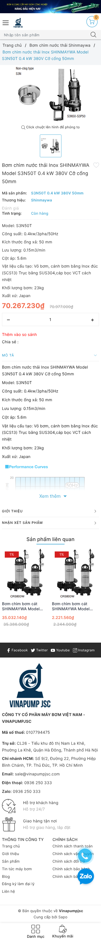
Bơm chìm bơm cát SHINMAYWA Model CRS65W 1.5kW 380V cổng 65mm (72, 607)
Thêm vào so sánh (19, 334)
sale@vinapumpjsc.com (37, 774)
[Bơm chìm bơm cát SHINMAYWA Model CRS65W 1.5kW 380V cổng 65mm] (75, 573)
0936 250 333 (38, 782)
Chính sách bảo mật (70, 876)
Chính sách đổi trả (68, 861)
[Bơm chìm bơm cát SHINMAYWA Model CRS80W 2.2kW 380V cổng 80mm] (25, 573)
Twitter (41, 650)
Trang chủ (11, 846)
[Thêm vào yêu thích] (96, 164)
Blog (6, 876)
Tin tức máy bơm (17, 869)
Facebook (19, 650)
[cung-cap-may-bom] (50, 6)
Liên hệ (8, 891)
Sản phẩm (11, 861)
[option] (50, 93)
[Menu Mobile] (6, 22)
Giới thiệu (10, 854)
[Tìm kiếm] (93, 34)
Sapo (62, 917)
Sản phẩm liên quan (50, 539)
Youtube (62, 650)
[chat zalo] (85, 877)
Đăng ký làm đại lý (18, 884)
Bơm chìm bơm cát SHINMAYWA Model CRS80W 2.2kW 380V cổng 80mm (23, 607)
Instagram (86, 650)
